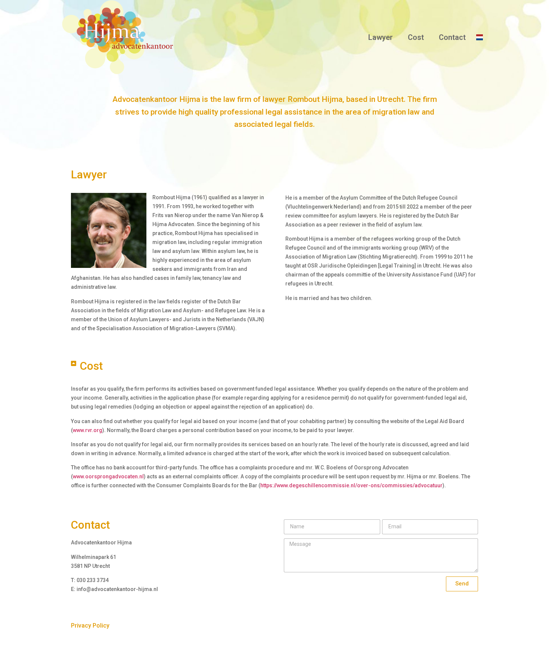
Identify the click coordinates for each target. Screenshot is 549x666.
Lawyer (380, 37)
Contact (452, 37)
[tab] (272, 365)
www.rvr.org (87, 430)
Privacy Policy (90, 625)
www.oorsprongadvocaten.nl (108, 476)
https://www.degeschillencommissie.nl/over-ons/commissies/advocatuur (351, 485)
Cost (416, 37)
